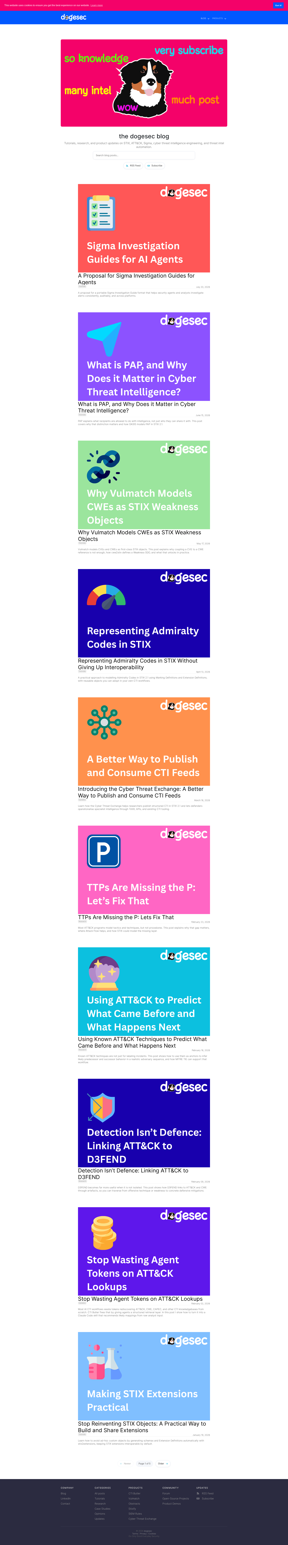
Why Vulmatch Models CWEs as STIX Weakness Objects (139, 535)
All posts (100, 1493)
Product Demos (171, 1503)
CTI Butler (134, 1493)
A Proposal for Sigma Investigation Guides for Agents (136, 279)
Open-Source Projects (175, 1498)
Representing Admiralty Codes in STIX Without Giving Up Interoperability (138, 664)
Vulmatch (134, 1498)
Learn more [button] (97, 5)
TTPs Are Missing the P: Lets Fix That (126, 917)
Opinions (100, 1513)
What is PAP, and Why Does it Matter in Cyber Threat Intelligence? (137, 407)
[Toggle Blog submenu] (209, 18)
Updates (82, 800)
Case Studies (102, 1508)
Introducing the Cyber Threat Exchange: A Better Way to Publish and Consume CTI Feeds (141, 792)
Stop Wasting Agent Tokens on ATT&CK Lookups (140, 1298)
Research (82, 921)
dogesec (148, 1531)
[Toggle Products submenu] (225, 18)
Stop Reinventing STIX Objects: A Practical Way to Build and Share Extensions (142, 1426)
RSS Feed (207, 1493)
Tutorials (82, 286)
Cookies (152, 1533)
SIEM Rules (135, 1513)
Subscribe (207, 1498)
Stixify (132, 1508)
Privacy (143, 1533)
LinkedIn (66, 1498)
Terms (135, 1533)
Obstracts (134, 1503)
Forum (166, 1493)
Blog (203, 18)
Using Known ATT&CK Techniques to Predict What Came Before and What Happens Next (142, 1042)
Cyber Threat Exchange (142, 1518)
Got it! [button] (278, 5)
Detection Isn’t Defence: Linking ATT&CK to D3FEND (133, 1173)
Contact (65, 1503)
